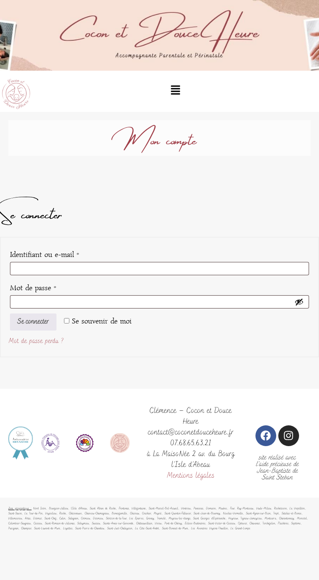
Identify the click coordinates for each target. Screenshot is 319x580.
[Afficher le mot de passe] (299, 301)
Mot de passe (50, 286)
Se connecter (33, 321)
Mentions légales (191, 475)
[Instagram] (288, 435)
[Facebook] (265, 435)
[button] (175, 91)
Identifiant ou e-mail (62, 253)
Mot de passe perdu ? (36, 341)
